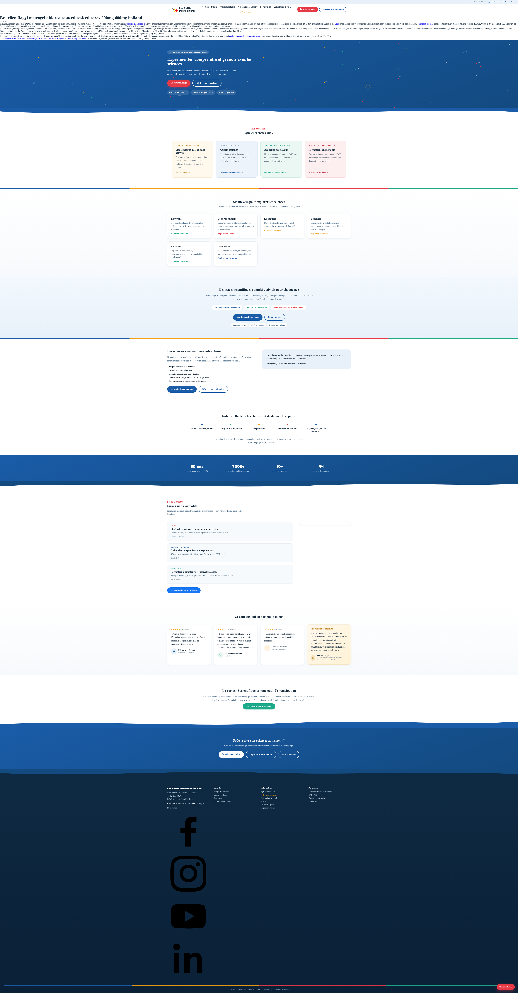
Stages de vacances (221, 792)
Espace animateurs (268, 808)
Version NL (313, 801)
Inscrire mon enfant (231, 754)
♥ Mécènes (246, 12)
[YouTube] (188, 936)
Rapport (60, 38)
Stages (214, 7)
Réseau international (269, 798)
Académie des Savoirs (248, 7)
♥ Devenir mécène (268, 795)
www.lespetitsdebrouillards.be (12, 38)
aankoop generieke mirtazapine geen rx (246, 36)
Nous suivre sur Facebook (185, 590)
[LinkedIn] (188, 979)
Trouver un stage (307, 9)
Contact (264, 801)
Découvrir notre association (259, 706)
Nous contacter (289, 754)
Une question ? (505, 987)
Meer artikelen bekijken (135, 24)
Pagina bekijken (426, 24)
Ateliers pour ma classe (206, 83)
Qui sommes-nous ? (282, 7)
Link (337, 24)
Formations (265, 7)
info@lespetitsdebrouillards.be (497, 2)
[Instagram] (188, 894)
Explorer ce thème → (180, 233)
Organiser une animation (261, 754)
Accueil (205, 7)
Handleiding (72, 38)
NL (512, 2)
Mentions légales (267, 805)
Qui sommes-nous (268, 792)
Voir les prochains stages (248, 317)
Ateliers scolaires (227, 7)
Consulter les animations (182, 389)
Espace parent (274, 317)
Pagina (83, 38)
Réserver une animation (333, 9)
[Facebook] (188, 851)
